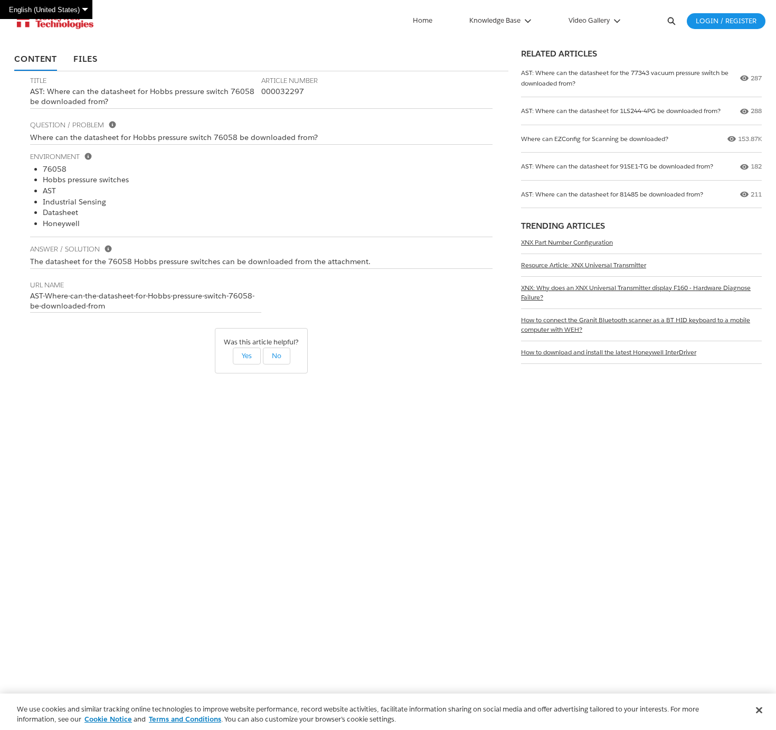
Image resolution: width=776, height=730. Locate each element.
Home (422, 20)
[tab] (35, 60)
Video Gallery (589, 20)
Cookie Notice (108, 719)
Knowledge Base (495, 20)
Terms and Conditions (185, 719)
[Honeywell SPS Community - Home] (55, 21)
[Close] (759, 710)
